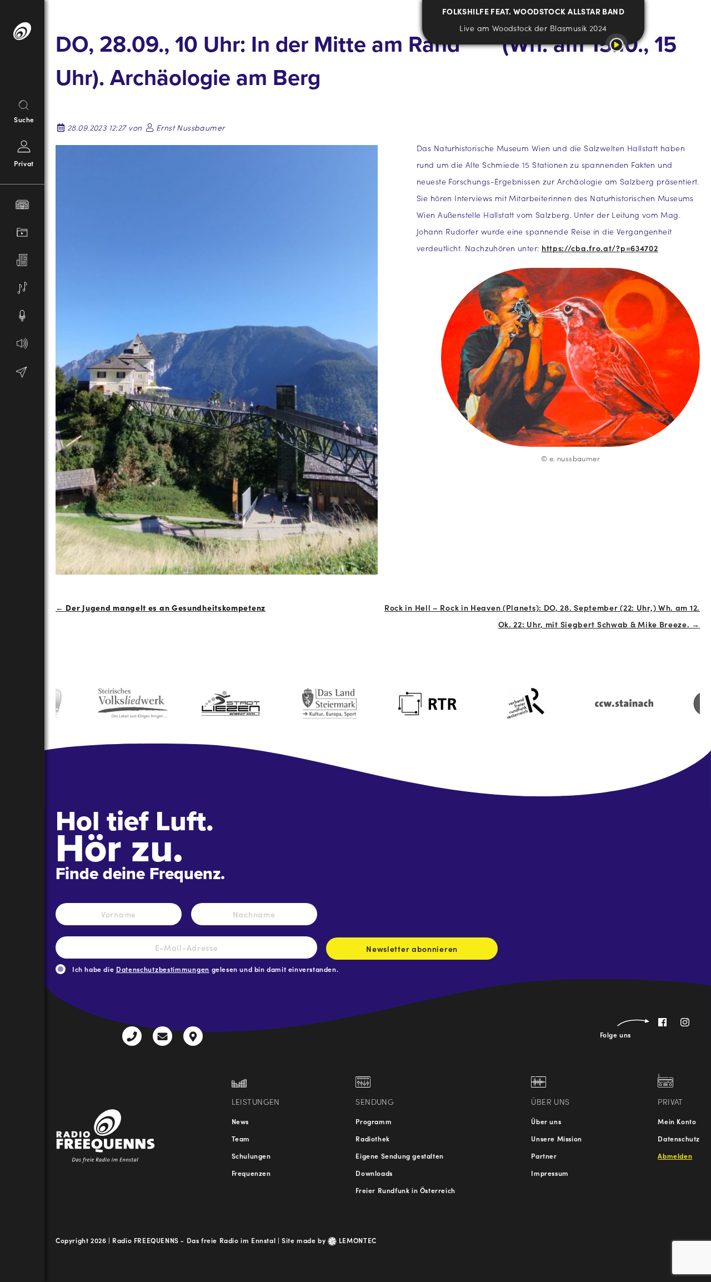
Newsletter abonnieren (412, 948)
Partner (544, 1155)
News (240, 1121)
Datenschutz (679, 1138)
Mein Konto (677, 1121)
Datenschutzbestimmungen (162, 969)
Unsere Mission (556, 1138)
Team (241, 1138)
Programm (374, 1121)
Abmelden (675, 1155)
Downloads (374, 1173)
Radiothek (372, 1138)
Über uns (546, 1121)
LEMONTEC (357, 1240)
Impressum (549, 1173)
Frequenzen (251, 1173)
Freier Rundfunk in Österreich (405, 1190)
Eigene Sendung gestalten (399, 1155)
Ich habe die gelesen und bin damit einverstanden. (205, 969)
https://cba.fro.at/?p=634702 (600, 247)
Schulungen (251, 1155)
